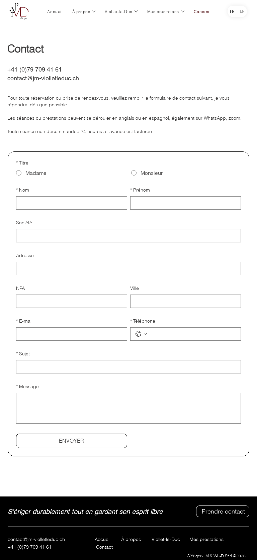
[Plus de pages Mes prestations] (182, 11)
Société (24, 223)
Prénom (140, 190)
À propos (131, 539)
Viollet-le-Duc (166, 539)
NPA (20, 288)
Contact (104, 547)
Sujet (23, 354)
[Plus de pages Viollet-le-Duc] (136, 11)
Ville (134, 288)
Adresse (25, 255)
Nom (22, 190)
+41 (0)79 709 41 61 (30, 547)
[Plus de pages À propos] (93, 11)
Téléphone (142, 321)
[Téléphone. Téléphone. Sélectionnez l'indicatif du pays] (141, 334)
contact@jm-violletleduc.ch (43, 78)
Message (27, 386)
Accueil (102, 539)
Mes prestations (202, 539)
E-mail (24, 321)
